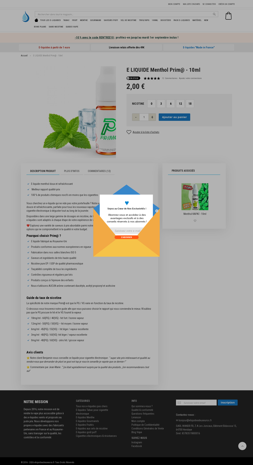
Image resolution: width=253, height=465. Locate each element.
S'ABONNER (126, 237)
